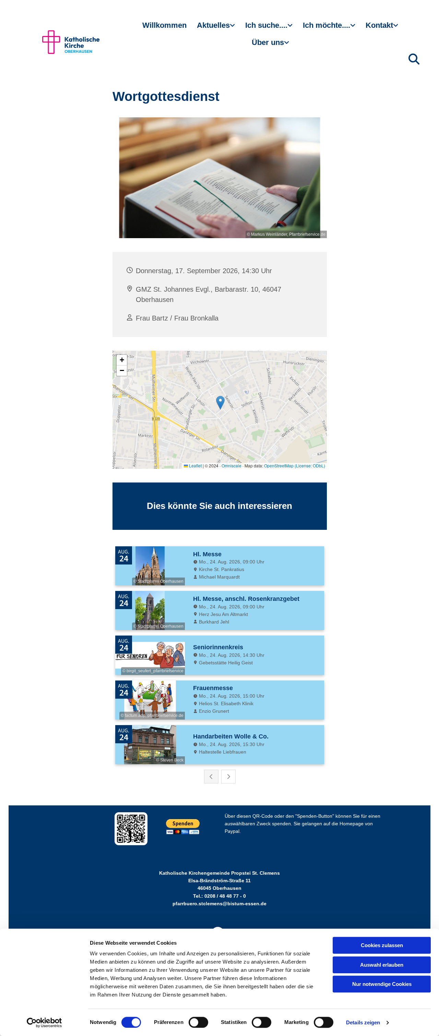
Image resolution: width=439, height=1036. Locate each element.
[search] (413, 59)
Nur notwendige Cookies (382, 984)
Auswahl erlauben (381, 965)
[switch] (198, 1022)
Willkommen (164, 25)
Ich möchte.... (326, 25)
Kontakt (379, 25)
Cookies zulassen (382, 945)
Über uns (268, 42)
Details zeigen (363, 1022)
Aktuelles (213, 25)
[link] (216, 28)
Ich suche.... (266, 25)
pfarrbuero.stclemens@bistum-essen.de (219, 903)
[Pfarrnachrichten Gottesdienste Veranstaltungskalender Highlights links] (233, 28)
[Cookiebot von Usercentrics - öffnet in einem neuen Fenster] (44, 1022)
